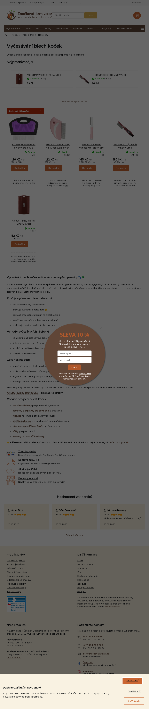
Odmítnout (134, 692)
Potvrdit (74, 367)
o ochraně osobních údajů (75, 374)
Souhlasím (134, 701)
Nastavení (132, 681)
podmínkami (84, 373)
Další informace (33, 697)
